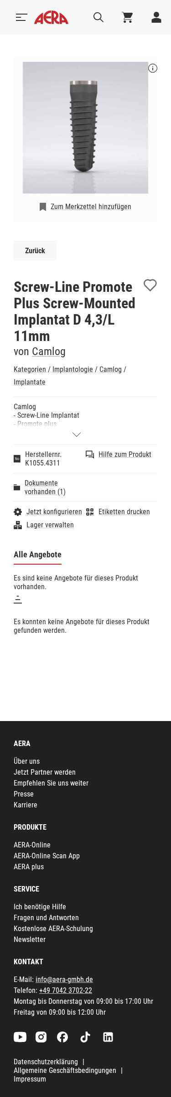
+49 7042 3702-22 (65, 990)
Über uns (27, 761)
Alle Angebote (38, 554)
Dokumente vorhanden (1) (45, 487)
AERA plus (29, 866)
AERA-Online (32, 845)
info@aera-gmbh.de (64, 979)
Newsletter (30, 939)
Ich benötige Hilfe (40, 906)
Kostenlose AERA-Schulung (53, 928)
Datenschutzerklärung (46, 1061)
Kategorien (30, 369)
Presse (24, 794)
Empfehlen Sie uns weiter (51, 783)
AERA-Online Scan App (47, 856)
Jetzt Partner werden (45, 772)
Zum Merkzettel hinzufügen (91, 206)
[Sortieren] (18, 600)
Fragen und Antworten (46, 917)
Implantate (30, 382)
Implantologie (72, 369)
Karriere (25, 805)
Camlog (49, 351)
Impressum (30, 1079)
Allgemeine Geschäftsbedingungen (65, 1070)
